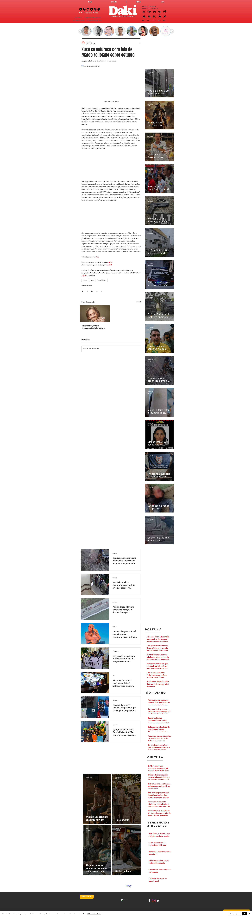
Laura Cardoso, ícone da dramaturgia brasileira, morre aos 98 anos (94, 327)
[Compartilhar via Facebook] (82, 291)
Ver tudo (139, 302)
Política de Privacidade (94, 914)
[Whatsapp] (98, 9)
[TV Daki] (88, 9)
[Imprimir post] (102, 291)
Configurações (234, 914)
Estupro (85, 280)
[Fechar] (249, 913)
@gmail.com (97, 20)
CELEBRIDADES (87, 285)
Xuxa (92, 280)
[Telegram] (80, 9)
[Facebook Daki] (84, 9)
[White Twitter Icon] (158, 900)
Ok (245, 914)
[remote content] (111, 164)
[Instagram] (154, 900)
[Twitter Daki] (91, 9)
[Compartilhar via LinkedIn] (92, 291)
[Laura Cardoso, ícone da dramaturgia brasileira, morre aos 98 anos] (95, 313)
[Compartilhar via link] (97, 291)
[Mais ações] (140, 43)
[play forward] (172, 31)
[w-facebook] (149, 900)
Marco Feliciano (101, 280)
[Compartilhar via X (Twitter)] (87, 291)
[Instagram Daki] (95, 9)
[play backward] (79, 31)
